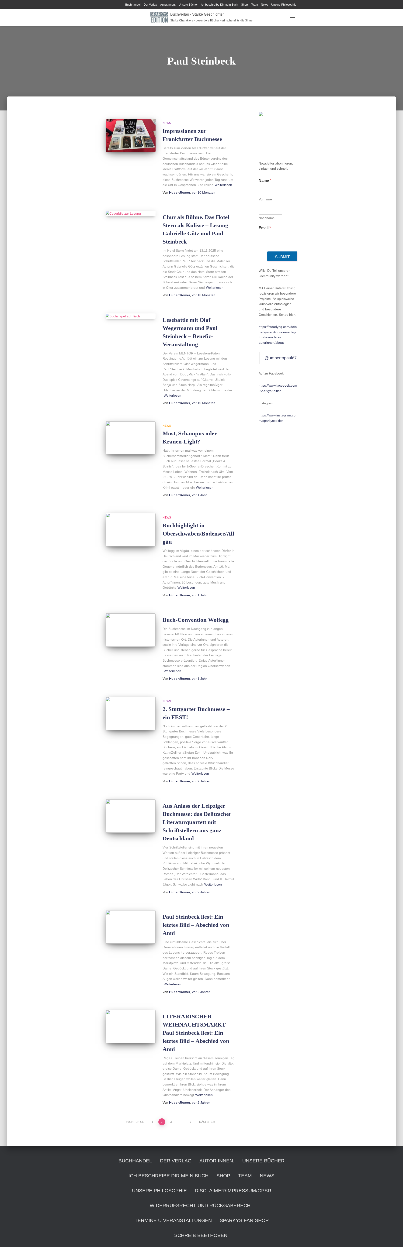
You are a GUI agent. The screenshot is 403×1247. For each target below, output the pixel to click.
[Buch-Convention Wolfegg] (131, 630)
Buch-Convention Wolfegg (196, 620)
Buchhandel (133, 4)
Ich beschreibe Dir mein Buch (219, 4)
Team (254, 4)
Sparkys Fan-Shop (244, 1220)
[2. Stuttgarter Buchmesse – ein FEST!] (131, 713)
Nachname (267, 218)
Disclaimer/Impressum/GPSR (233, 1190)
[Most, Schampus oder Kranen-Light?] (131, 438)
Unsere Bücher (188, 4)
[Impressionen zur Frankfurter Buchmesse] (131, 135)
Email (265, 228)
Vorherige (135, 1121)
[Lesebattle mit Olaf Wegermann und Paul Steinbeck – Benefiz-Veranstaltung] (131, 316)
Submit (282, 257)
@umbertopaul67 (280, 358)
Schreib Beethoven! (201, 1235)
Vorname (265, 199)
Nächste (206, 1121)
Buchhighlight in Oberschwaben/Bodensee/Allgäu (198, 533)
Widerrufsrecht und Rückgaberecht (202, 1205)
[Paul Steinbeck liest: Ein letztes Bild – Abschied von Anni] (131, 927)
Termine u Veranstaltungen (173, 1220)
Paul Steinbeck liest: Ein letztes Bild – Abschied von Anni (196, 925)
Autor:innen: (168, 4)
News (264, 4)
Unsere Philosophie (283, 4)
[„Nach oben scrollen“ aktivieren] (394, 1238)
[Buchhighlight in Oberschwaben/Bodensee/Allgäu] (131, 529)
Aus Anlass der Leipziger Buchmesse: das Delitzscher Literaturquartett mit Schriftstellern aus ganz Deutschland (197, 822)
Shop (244, 4)
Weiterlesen (223, 185)
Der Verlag (150, 4)
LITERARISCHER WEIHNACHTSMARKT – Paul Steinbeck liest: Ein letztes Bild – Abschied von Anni (196, 1032)
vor (203, 192)
